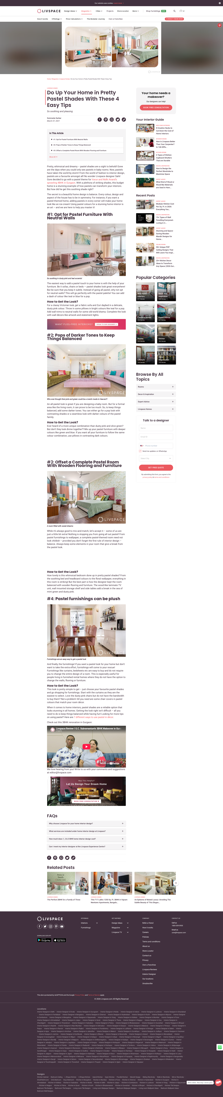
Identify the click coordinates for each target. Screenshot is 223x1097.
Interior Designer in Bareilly (47, 1040)
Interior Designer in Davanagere (141, 1040)
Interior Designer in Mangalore (60, 1017)
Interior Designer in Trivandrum (59, 1023)
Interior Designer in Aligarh (152, 1037)
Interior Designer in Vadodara (82, 1023)
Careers (145, 932)
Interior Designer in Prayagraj (122, 1056)
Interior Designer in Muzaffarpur (98, 1056)
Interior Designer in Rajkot (74, 1028)
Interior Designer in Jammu (49, 1034)
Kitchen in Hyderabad (145, 1080)
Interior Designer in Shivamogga (116, 1059)
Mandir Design (135, 1077)
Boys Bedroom (68, 1080)
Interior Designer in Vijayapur (132, 1062)
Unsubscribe (147, 983)
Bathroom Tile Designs (62, 1088)
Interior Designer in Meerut (106, 1031)
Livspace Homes (64, 79)
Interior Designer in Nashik (46, 1026)
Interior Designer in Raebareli (79, 1045)
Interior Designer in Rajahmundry (146, 1056)
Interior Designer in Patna (104, 1023)
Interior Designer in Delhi (46, 1012)
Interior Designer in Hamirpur (122, 1051)
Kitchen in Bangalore (83, 1080)
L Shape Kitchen (70, 1077)
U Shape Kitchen (84, 1077)
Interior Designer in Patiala (57, 1045)
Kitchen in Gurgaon (162, 1080)
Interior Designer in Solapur (87, 1037)
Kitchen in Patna (60, 1085)
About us (146, 946)
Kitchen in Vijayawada (177, 1083)
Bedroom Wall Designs (45, 1091)
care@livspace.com (179, 932)
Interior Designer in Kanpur (116, 1026)
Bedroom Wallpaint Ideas (169, 1088)
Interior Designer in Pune (170, 1017)
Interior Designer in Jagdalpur (65, 1042)
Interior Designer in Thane (111, 1020)
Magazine (55, 79)
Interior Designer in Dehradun (94, 1026)
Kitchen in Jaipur (113, 1083)
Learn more (118, 3)
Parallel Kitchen (122, 1077)
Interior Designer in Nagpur (133, 1020)
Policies (145, 937)
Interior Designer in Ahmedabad (48, 1020)
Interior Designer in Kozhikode (71, 1034)
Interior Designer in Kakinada (84, 1054)
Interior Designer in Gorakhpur (129, 1031)
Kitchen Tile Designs (171, 1085)
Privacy (145, 960)
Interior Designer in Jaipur (71, 1020)
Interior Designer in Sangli (46, 1059)
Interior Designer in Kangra (87, 1042)
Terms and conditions (151, 941)
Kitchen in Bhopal (138, 1085)
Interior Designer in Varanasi (174, 1031)
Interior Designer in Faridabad (50, 1014)
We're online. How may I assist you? (200, 1083)
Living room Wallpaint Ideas (148, 1088)
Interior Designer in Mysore (162, 1014)
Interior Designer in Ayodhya (173, 1037)
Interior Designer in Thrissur (160, 1026)
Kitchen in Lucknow (146, 1083)
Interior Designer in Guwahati (152, 1023)
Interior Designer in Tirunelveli (68, 1062)
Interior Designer (149, 974)
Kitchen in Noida (86, 1083)
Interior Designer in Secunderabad (90, 1059)
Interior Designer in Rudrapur (102, 1045)
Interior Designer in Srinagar (143, 1028)
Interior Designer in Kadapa (118, 1040)
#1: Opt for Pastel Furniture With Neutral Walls (70, 139)
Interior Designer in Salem (164, 1028)
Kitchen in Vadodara (70, 1083)
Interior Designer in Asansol (47, 1048)
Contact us (146, 955)
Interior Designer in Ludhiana (121, 1028)
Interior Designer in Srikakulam (163, 1059)
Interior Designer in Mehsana (73, 1056)
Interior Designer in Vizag (106, 1017)
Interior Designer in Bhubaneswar (127, 1023)
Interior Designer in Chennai (96, 1014)
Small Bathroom (43, 1080)
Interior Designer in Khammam (128, 1054)
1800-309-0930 (177, 925)
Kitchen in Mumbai (100, 1080)
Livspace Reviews (149, 969)
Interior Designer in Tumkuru (124, 1045)
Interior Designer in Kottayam (109, 1042)
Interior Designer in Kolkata (128, 1017)
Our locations (147, 979)
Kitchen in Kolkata (55, 1083)
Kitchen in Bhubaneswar (104, 1085)
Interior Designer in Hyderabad (119, 1014)
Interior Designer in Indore (129, 1012)
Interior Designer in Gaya (58, 1051)
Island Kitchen (97, 1077)
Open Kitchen (110, 1077)
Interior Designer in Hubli (166, 1051)
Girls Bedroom (56, 1080)
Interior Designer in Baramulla (116, 1034)
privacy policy (148, 477)
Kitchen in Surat (74, 1085)
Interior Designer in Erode (65, 1012)
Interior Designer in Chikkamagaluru (93, 1040)
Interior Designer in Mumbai (149, 1017)
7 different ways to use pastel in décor (93, 717)
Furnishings (86, 927)
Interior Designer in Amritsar (61, 1031)
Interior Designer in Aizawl (138, 1034)
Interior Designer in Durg (159, 1048)
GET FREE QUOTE (156, 468)
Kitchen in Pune (114, 1080)
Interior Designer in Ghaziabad (175, 1012)
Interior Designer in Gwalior (100, 1051)
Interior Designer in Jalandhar (84, 1031)
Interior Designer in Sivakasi (140, 1059)
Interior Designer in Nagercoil (132, 1042)
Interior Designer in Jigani (62, 1054)
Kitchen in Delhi (99, 1083)
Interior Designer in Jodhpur (151, 1031)
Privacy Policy (80, 995)
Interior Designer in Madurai (138, 1026)
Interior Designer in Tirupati (91, 1062)
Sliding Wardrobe (148, 1077)
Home (49, 79)
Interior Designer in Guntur (164, 1040)
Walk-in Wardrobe (163, 1077)
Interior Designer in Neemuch (155, 1042)
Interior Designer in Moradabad (161, 1034)
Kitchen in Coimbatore (129, 1083)
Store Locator (147, 951)
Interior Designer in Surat (91, 1020)
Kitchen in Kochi (87, 1085)
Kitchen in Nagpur (45, 1085)
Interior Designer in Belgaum (68, 1040)
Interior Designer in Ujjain (111, 1062)
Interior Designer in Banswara (70, 1048)
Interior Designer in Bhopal (174, 1023)
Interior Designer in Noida (109, 1012)
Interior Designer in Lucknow (151, 1012)
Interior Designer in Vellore (146, 1045)
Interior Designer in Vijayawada (84, 1017)
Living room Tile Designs (82, 1088)
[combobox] (142, 445)
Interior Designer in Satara (67, 1059)
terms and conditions (161, 477)
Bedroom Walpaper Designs (126, 1088)
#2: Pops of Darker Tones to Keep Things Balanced (72, 145)
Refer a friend (147, 923)
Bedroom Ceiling (56, 1077)
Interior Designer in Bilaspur (115, 1048)
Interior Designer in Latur (172, 1054)
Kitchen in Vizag (162, 1083)
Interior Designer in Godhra (78, 1051)
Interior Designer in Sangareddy (171, 1056)
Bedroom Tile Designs (45, 1088)
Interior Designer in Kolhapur (151, 1054)
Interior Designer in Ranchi (53, 1028)
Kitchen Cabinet (43, 1077)
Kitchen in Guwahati (122, 1085)
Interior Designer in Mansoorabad (49, 1056)
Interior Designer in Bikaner (94, 1034)
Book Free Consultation (156, 107)
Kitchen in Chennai (129, 1080)
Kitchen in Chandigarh (154, 1085)
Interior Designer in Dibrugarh (137, 1048)
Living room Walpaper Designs (103, 1088)
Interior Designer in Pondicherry (97, 1028)
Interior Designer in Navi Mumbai (70, 1026)
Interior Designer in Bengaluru (73, 1014)
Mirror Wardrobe (178, 1077)
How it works (147, 927)
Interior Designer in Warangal (129, 1037)
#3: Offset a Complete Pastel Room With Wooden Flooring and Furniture (79, 150)
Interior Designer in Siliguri (66, 1037)
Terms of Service (94, 995)
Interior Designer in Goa (153, 1020)
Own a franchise (149, 965)
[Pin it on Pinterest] (219, 25)
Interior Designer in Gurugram (87, 1012)
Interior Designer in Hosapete (145, 1051)
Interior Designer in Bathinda (92, 1048)
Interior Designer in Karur (106, 1054)
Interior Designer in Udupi (108, 1037)
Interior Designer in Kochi (141, 1014)
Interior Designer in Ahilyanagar (169, 1045)
